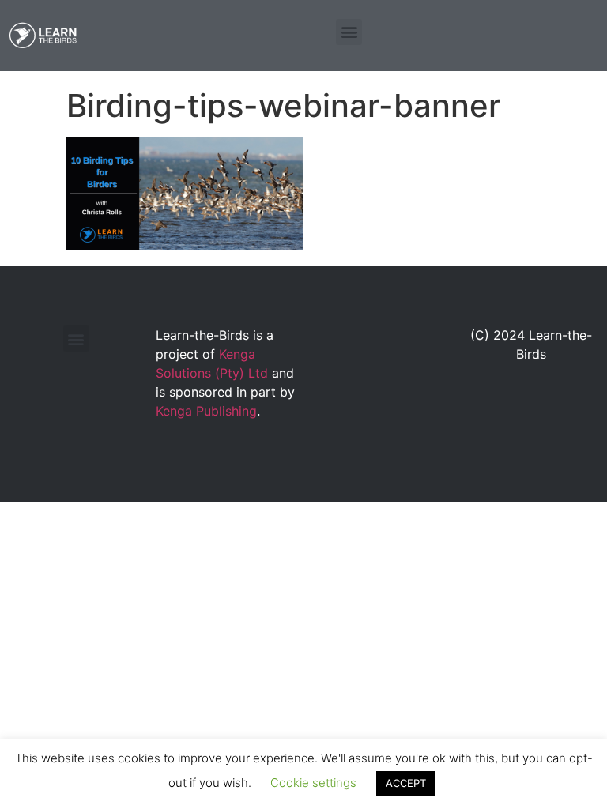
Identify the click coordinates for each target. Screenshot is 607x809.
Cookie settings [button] (313, 782)
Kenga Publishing (206, 411)
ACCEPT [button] (406, 783)
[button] (349, 32)
